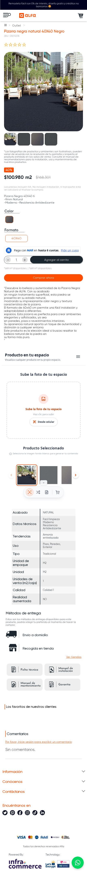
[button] (9, 219)
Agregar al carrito (56, 259)
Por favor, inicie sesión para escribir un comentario (38, 741)
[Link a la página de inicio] (6, 25)
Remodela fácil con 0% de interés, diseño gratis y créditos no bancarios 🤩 (43, 5)
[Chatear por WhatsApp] (78, 863)
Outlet (16, 25)
